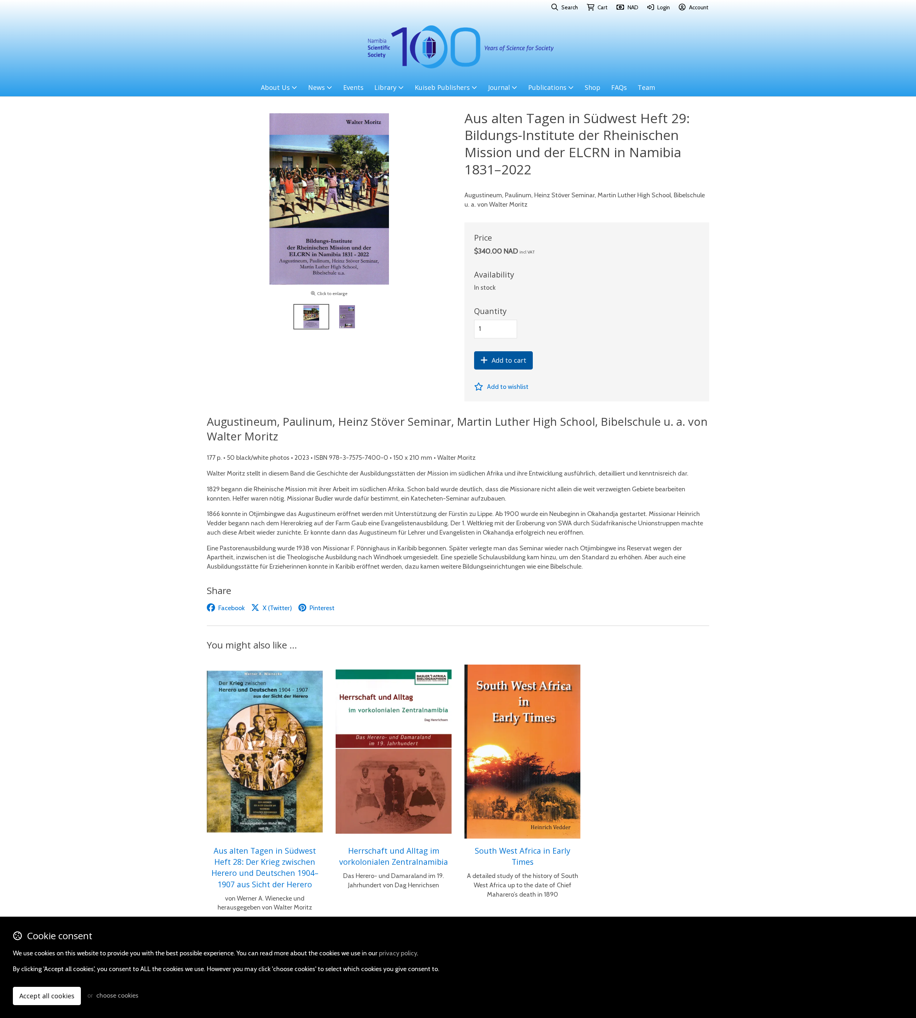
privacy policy (398, 953)
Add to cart (509, 360)
